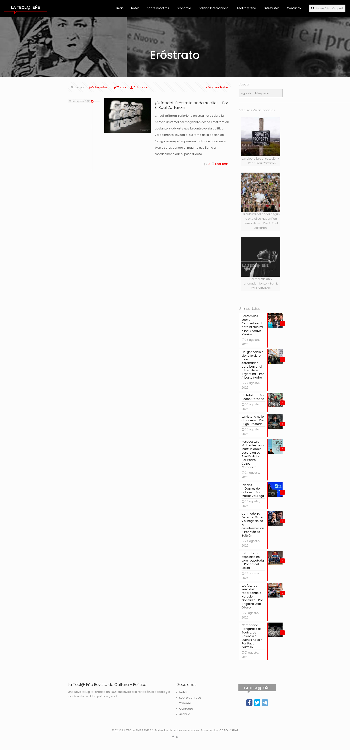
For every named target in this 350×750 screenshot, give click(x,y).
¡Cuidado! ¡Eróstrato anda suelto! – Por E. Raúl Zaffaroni (191, 105)
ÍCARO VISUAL (228, 730)
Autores (139, 87)
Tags (120, 87)
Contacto (186, 709)
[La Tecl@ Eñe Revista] (25, 8)
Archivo (184, 714)
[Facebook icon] (173, 737)
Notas (183, 692)
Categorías (99, 87)
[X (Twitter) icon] (177, 737)
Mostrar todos (218, 87)
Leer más (221, 164)
